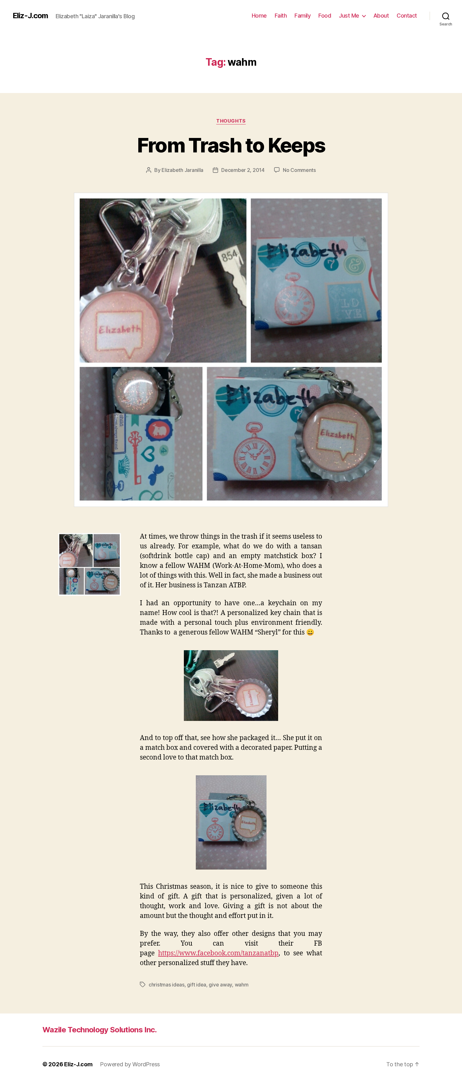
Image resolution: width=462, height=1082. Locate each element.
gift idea (196, 984)
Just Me (349, 15)
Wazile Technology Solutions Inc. (99, 1029)
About (381, 15)
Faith (281, 15)
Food (324, 15)
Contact (407, 15)
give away (220, 984)
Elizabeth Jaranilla (182, 170)
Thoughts (230, 121)
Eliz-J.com (30, 15)
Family (302, 15)
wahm (242, 984)
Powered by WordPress (130, 1064)
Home (259, 15)
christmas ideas (166, 984)
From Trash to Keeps (231, 145)
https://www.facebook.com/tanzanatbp (218, 953)
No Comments (299, 170)
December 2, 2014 (243, 170)
